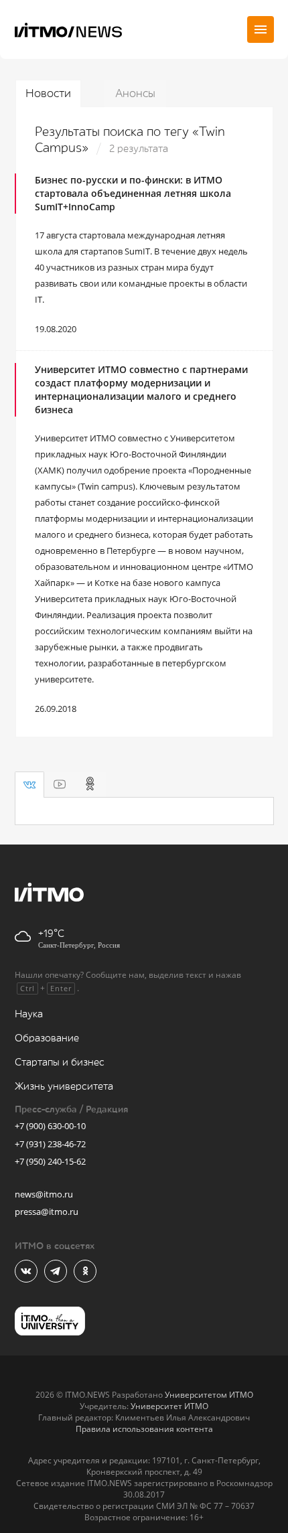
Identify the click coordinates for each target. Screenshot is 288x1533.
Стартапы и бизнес (59, 1062)
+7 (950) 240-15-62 (50, 1161)
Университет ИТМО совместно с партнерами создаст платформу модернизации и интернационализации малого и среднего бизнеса (141, 389)
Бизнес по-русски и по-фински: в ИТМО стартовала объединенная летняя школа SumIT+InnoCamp (133, 193)
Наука (29, 1014)
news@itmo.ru (44, 1194)
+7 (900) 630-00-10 (50, 1126)
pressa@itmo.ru (46, 1212)
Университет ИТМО (169, 1406)
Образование (47, 1038)
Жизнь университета (64, 1086)
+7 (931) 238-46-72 (50, 1144)
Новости (48, 93)
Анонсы (135, 93)
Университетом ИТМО (209, 1394)
